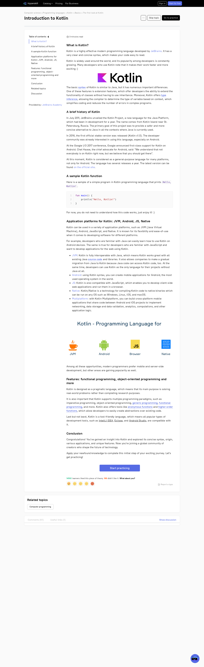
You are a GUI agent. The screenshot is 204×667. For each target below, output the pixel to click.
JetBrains (156, 51)
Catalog (47, 3)
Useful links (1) (58, 519)
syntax (82, 87)
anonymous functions (140, 406)
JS (73, 282)
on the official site (84, 167)
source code (95, 259)
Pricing (59, 3)
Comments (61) (36, 519)
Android (76, 275)
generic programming (145, 402)
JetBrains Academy (52, 104)
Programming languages (54, 13)
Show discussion (167, 519)
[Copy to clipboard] (168, 196)
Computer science (32, 13)
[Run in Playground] (163, 196)
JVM (74, 255)
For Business (71, 3)
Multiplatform (80, 298)
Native (76, 290)
